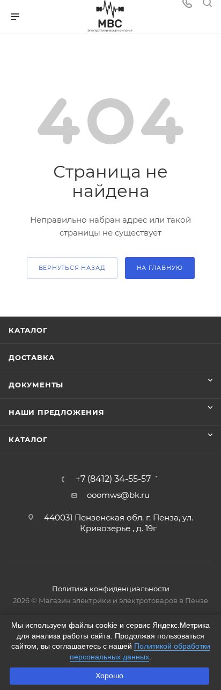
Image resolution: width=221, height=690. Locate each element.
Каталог (28, 330)
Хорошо (109, 675)
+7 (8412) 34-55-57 (113, 479)
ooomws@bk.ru (118, 495)
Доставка (31, 357)
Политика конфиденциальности (111, 588)
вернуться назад (72, 267)
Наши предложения (57, 412)
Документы (36, 384)
